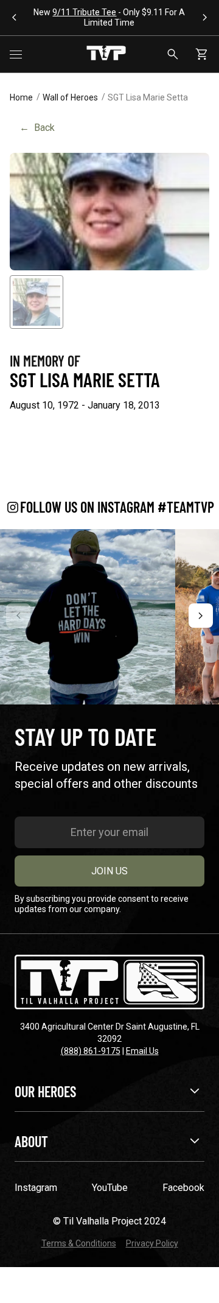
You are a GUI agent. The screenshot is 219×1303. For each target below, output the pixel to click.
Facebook (183, 1187)
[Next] (201, 615)
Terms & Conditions (78, 1243)
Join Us (109, 871)
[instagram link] (87, 616)
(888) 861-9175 (90, 1051)
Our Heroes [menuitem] (45, 1091)
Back (37, 127)
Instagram (36, 1187)
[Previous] (18, 615)
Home (21, 97)
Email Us (142, 1051)
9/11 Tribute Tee (84, 12)
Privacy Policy (152, 1243)
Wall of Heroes (70, 97)
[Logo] (106, 54)
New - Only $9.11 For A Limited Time (109, 17)
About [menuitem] (31, 1141)
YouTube (110, 1187)
